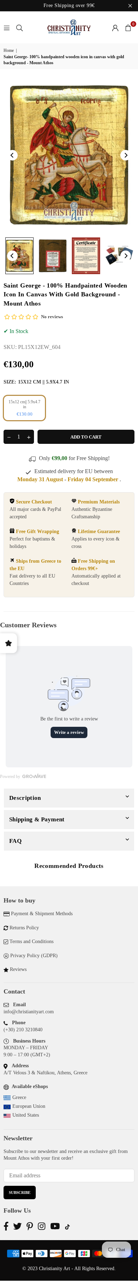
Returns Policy (24, 927)
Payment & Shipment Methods (42, 913)
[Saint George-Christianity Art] (19, 255)
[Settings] (115, 27)
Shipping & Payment (37, 819)
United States (25, 1115)
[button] (128, 27)
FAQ (15, 841)
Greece (19, 1097)
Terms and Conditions (31, 941)
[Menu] (6, 27)
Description (25, 798)
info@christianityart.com (29, 1011)
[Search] (19, 27)
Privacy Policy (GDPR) (34, 955)
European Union (28, 1106)
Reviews (18, 969)
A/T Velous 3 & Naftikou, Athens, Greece (45, 1072)
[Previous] (12, 155)
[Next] (125, 155)
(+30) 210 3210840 (23, 1029)
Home (9, 50)
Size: (36, 382)
